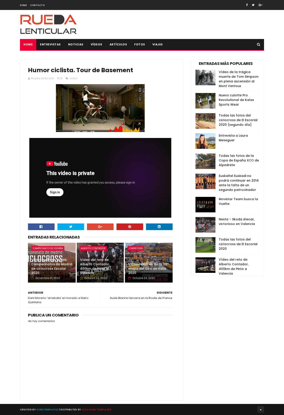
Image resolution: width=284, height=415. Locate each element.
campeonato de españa (48, 248)
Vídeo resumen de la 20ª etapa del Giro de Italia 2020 (148, 268)
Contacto (37, 5)
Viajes (157, 44)
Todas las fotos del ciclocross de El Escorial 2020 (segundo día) (238, 120)
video (73, 78)
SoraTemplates (47, 409)
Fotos (139, 44)
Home (23, 5)
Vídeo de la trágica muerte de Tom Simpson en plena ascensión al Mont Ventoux (238, 79)
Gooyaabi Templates (96, 409)
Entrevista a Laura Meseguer (233, 137)
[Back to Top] (260, 409)
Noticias (75, 44)
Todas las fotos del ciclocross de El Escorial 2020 (238, 244)
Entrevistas (50, 44)
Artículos (118, 44)
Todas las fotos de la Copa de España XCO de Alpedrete (239, 160)
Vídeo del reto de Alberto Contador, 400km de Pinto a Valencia (95, 266)
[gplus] (260, 5)
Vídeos (96, 44)
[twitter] (253, 5)
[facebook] (247, 5)
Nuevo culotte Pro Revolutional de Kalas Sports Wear (236, 100)
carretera (136, 248)
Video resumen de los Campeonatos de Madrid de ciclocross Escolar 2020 (51, 266)
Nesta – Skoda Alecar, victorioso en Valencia (237, 221)
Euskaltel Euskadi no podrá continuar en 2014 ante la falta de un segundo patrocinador (239, 183)
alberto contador (93, 248)
